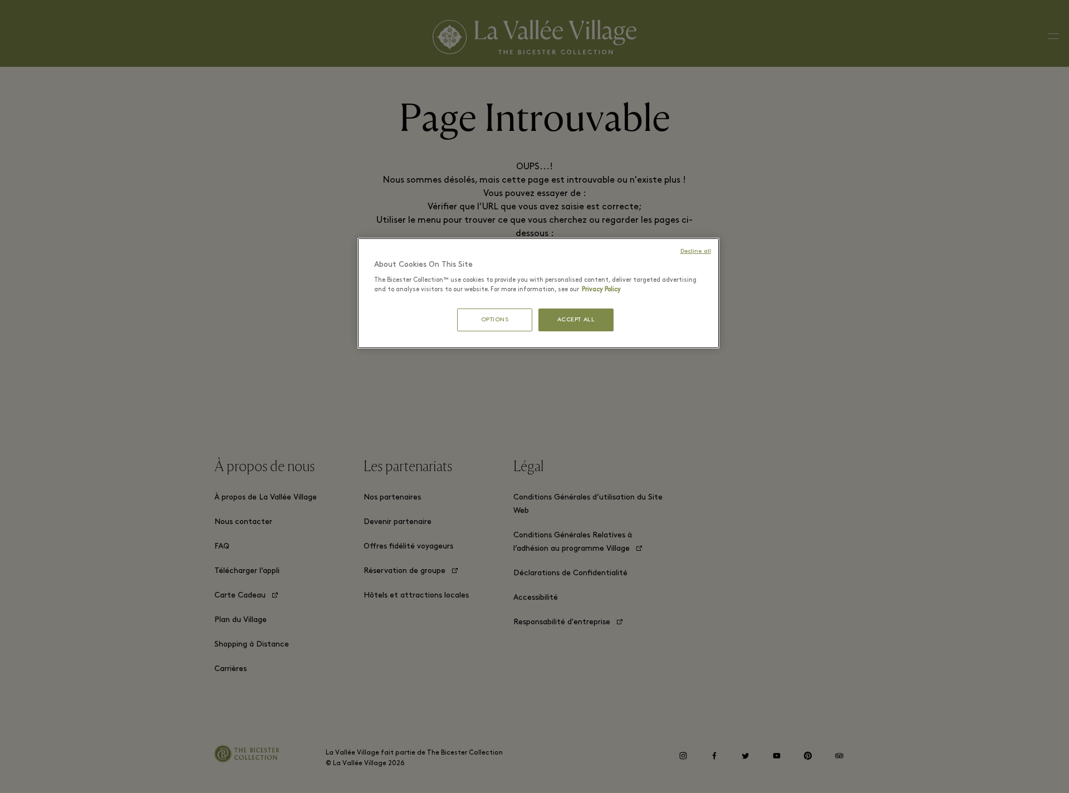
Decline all (695, 251)
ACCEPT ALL (576, 320)
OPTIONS (495, 320)
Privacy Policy (601, 289)
